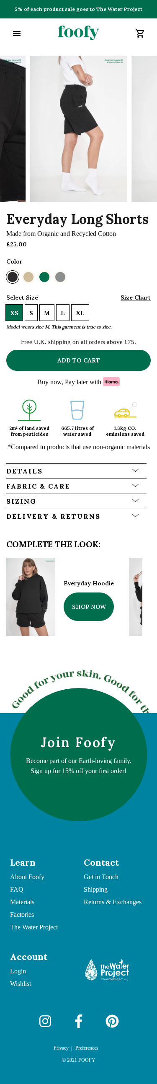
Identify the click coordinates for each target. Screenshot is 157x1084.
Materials (22, 901)
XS (14, 313)
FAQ (16, 889)
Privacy (61, 1048)
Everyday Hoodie (89, 583)
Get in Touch (101, 876)
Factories (22, 914)
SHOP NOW (89, 607)
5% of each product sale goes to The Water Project (78, 9)
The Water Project (34, 927)
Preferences (86, 1048)
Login (18, 971)
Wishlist (20, 983)
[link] (78, 33)
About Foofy (27, 876)
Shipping (96, 889)
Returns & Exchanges (113, 901)
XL (80, 313)
